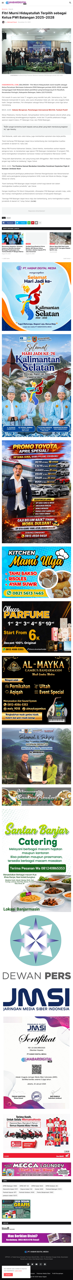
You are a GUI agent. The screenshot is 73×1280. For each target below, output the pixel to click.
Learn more (18, 1270)
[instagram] (40, 1264)
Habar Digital (42, 1276)
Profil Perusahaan (57, 1273)
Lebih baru (6, 258)
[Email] (36, 222)
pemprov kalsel (10, 1195)
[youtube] (36, 1264)
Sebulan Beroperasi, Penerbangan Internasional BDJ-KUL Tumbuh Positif (40, 110)
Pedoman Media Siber (43, 1273)
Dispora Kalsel (26, 1189)
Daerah (11, 9)
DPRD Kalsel (37, 1186)
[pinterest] (44, 1264)
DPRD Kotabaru (52, 1186)
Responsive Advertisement (36, 211)
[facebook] (28, 1264)
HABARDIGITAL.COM (10, 85)
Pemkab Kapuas (9, 1192)
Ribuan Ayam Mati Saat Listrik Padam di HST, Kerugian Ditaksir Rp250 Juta (60, 248)
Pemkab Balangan (53, 1189)
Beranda (4, 9)
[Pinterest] (32, 222)
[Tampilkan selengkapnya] (40, 222)
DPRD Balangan (10, 1186)
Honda (39, 1189)
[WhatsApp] (29, 222)
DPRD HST (24, 1186)
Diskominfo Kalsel (10, 1189)
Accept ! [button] (8, 1274)
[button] (2, 2)
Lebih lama (66, 258)
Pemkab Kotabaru (26, 1192)
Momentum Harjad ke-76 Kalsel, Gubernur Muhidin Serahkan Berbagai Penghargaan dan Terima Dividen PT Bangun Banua (12, 249)
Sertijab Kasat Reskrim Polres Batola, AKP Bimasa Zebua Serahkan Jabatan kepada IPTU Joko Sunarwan (36, 249)
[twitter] (32, 1264)
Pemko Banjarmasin (45, 1192)
